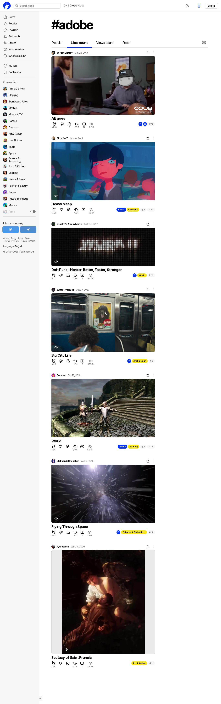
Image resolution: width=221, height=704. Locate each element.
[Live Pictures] (19, 140)
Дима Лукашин (65, 290)
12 (151, 124)
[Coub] (7, 5)
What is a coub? (17, 55)
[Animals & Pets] (19, 88)
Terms (6, 241)
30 (151, 209)
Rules (24, 241)
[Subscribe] (33, 211)
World (56, 441)
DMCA (31, 241)
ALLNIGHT (62, 138)
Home (12, 17)
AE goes (58, 118)
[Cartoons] (19, 127)
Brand (28, 238)
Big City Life (61, 355)
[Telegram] (28, 229)
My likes (13, 65)
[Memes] (19, 205)
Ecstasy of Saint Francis (71, 657)
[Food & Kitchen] (19, 166)
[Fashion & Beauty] (19, 185)
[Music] (19, 147)
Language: (12, 246)
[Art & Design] (19, 134)
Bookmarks (15, 72)
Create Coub (77, 5)
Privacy (15, 241)
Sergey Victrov (64, 53)
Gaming (134, 446)
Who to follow (16, 49)
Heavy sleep (61, 204)
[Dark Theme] (187, 5)
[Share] (148, 53)
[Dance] (19, 192)
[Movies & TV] (19, 114)
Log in (211, 5)
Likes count (79, 43)
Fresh (126, 43)
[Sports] (19, 153)
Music (142, 275)
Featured (13, 30)
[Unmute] (56, 196)
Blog (13, 238)
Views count (104, 43)
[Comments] (69, 124)
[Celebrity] (19, 172)
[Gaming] (19, 121)
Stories (12, 43)
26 (151, 446)
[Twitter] (10, 229)
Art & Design (139, 361)
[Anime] (19, 211)
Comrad (61, 375)
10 (151, 275)
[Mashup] (19, 108)
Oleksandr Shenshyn (68, 461)
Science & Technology (134, 532)
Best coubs (15, 36)
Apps (20, 238)
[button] (204, 43)
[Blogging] (19, 95)
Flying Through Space (69, 526)
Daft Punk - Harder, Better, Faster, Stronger (86, 270)
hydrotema (63, 547)
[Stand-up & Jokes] (19, 101)
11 (151, 663)
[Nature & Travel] (19, 179)
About (6, 238)
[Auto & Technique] (19, 198)
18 (151, 532)
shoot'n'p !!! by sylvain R (69, 224)
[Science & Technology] (19, 160)
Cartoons (133, 209)
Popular (13, 23)
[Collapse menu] (40, 698)
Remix (121, 209)
